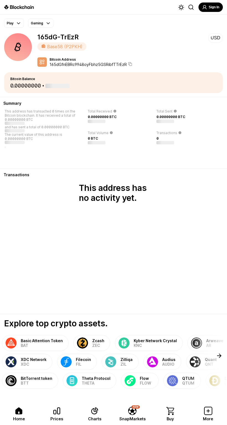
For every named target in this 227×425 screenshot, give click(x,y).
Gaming (37, 23)
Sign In (214, 7)
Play (10, 23)
